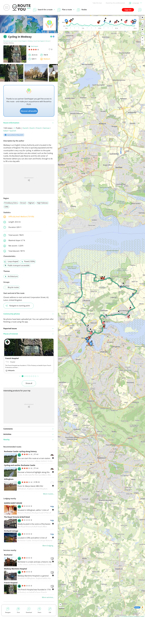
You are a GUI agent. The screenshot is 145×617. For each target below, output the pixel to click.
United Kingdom (22, 41)
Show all (29, 383)
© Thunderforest (124, 616)
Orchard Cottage (11, 531)
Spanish (13, 131)
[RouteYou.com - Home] (21, 7)
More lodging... (48, 545)
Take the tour (97, 3)
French (39, 128)
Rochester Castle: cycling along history (20, 451)
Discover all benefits (29, 111)
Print (18, 612)
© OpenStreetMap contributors (136, 616)
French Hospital (12, 358)
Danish (25, 128)
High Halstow (42, 203)
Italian (5, 131)
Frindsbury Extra (11, 203)
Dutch (32, 128)
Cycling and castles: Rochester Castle (19, 465)
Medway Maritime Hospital (15, 569)
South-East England (39, 41)
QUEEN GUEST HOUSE (13, 503)
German (46, 128)
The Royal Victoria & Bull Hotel (17, 517)
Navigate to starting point (19, 305)
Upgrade (127, 10)
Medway (30, 41)
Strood (48, 41)
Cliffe (6, 207)
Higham (31, 203)
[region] (101, 316)
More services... (48, 597)
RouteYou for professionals (115, 3)
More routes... (48, 494)
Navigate (8, 612)
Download (29, 612)
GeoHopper (34, 46)
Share (39, 612)
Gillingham (8, 479)
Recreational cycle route (10, 41)
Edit (50, 612)
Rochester (8, 555)
